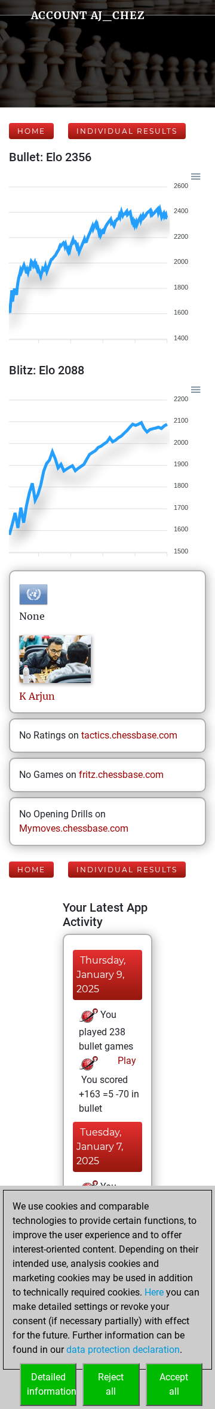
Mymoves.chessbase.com (73, 828)
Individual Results (126, 131)
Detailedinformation (51, 1384)
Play (125, 1060)
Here (154, 1292)
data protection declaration (123, 1349)
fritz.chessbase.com (121, 774)
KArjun (37, 696)
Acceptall (173, 1384)
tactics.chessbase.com (129, 735)
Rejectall (111, 1384)
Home (31, 131)
